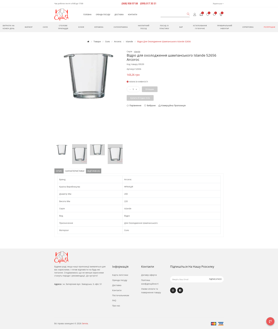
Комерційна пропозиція (173, 105)
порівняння (135, 105)
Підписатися (215, 279)
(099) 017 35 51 (148, 3)
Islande (129, 41)
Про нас (116, 305)
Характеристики (74, 170)
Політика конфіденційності (150, 282)
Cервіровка (248, 27)
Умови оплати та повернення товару (151, 290)
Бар (181, 27)
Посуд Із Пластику (164, 26)
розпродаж (269, 27)
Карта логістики (120, 275)
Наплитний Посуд (143, 26)
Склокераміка (121, 27)
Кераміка (98, 27)
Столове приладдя (63, 26)
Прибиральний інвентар (224, 26)
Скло (45, 27)
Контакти (132, 14)
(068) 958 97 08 (130, 3)
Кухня (81, 27)
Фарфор (29, 27)
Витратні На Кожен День (8, 26)
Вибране (151, 105)
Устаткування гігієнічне (200, 26)
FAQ (114, 300)
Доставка (119, 14)
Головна (87, 14)
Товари (97, 41)
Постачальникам (120, 295)
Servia (85, 323)
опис (59, 170)
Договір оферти (149, 275)
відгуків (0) (93, 170)
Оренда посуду (103, 14)
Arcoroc (117, 41)
